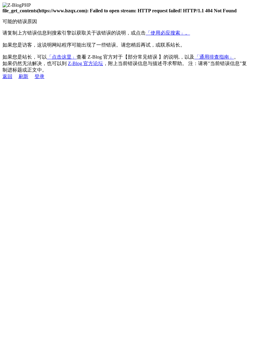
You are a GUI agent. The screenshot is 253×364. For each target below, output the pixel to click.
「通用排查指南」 (214, 57)
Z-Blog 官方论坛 (85, 63)
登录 (39, 76)
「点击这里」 (62, 57)
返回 (7, 76)
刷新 (23, 76)
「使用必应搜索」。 (168, 32)
